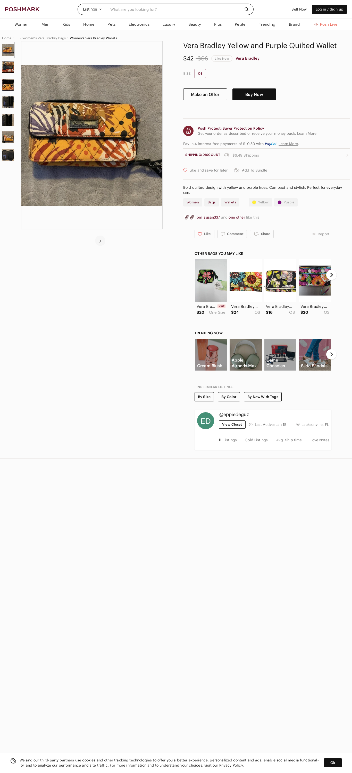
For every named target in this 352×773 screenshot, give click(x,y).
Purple (289, 202)
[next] (100, 241)
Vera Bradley (247, 58)
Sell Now (299, 9)
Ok (332, 762)
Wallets (230, 202)
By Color (229, 396)
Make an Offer (205, 94)
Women (193, 202)
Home (7, 38)
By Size (204, 396)
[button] (92, 9)
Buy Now (254, 94)
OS (200, 73)
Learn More (288, 143)
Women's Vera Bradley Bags (44, 38)
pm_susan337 (209, 217)
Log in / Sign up (329, 9)
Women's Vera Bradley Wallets (93, 38)
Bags (212, 202)
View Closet (232, 424)
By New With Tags (262, 396)
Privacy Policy (231, 765)
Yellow (263, 202)
